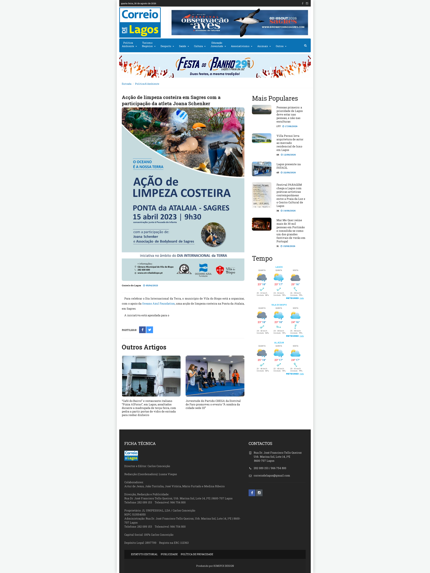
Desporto (166, 46)
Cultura (198, 46)
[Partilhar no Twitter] (149, 330)
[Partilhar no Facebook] (142, 330)
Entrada (126, 83)
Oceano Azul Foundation (158, 303)
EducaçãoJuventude (217, 44)
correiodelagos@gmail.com (272, 475)
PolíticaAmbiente (128, 44)
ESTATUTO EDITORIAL (144, 554)
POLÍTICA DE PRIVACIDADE (197, 554)
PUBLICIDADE (169, 554)
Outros (280, 46)
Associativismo (240, 46)
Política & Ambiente (147, 83)
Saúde (182, 46)
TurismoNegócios (147, 44)
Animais (262, 46)
